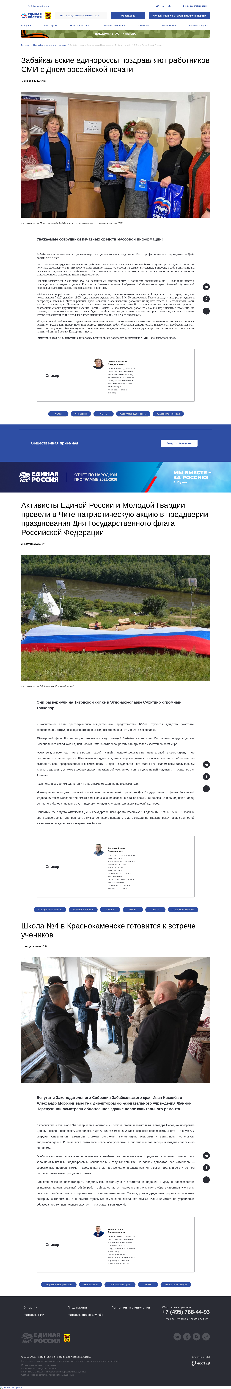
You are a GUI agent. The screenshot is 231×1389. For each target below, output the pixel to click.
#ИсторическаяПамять (50, 909)
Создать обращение (179, 443)
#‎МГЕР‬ (133, 909)
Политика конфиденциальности (39, 1368)
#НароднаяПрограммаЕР (58, 1284)
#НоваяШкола (90, 1284)
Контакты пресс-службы (85, 1315)
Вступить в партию (198, 25)
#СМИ (58, 413)
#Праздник (81, 413)
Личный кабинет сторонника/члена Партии (179, 15)
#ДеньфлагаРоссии (83, 909)
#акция (110, 909)
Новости (62, 45)
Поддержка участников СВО (115, 33)
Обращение (128, 15)
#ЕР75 (103, 413)
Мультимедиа (169, 25)
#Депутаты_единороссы (133, 413)
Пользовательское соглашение (39, 1365)
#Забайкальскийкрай (183, 909)
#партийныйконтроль (120, 1284)
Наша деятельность (80, 25)
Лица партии (50, 25)
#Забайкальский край (168, 413)
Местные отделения (114, 25)
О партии (26, 25)
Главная (25, 45)
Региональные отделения (131, 1307)
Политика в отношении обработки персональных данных (53, 1371)
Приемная (143, 25)
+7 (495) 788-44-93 (186, 1312)
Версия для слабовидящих (195, 6)
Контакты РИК (34, 1315)
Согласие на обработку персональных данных (47, 1375)
